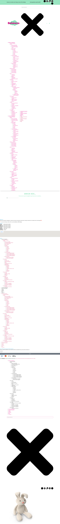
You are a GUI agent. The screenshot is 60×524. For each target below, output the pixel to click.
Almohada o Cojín (14, 112)
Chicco (14, 126)
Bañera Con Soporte (15, 78)
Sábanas (14, 164)
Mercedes (8, 248)
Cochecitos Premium (23, 111)
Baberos (13, 101)
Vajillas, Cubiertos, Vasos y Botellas (14, 100)
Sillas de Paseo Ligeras (10, 258)
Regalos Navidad (12, 43)
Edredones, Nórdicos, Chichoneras (16, 88)
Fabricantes (13, 49)
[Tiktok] (45, 1)
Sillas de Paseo (14, 63)
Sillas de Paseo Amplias (15, 65)
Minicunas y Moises (8, 261)
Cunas (13, 80)
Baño (11, 73)
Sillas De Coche (12, 68)
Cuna (15, 92)
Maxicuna (16, 93)
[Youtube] (52, 3)
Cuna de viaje (7, 260)
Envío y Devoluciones (19, 358)
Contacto (3, 292)
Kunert (14, 54)
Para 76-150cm (14, 145)
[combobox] (32, 7)
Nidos (12, 82)
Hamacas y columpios (8, 284)
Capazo (16, 165)
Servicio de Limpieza (4, 288)
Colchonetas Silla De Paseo (9, 242)
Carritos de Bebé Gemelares (15, 60)
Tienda (21, 112)
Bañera (13, 76)
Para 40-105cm (14, 69)
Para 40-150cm (14, 144)
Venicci (14, 50)
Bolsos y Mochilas (14, 45)
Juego (11, 102)
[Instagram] (47, 1)
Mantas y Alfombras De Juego (9, 281)
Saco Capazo (14, 48)
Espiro (14, 53)
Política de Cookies (32, 358)
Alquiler (21, 114)
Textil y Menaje (14, 86)
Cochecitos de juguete (8, 339)
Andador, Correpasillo (15, 105)
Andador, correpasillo (8, 283)
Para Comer (12, 96)
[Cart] (46, 23)
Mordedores (13, 115)
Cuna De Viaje (14, 83)
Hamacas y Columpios (13, 107)
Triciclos (14, 64)
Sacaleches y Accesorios (14, 114)
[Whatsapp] (52, 1)
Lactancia (11, 185)
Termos (6, 275)
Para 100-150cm (14, 72)
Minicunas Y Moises (14, 81)
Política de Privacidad (25, 358)
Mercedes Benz (15, 125)
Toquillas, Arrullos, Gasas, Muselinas (16, 95)
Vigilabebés (13, 157)
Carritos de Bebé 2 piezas (10, 307)
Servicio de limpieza (23, 113)
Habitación (11, 79)
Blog (21, 121)
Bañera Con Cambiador (13, 77)
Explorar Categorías (11, 42)
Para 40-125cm (14, 70)
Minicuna (16, 91)
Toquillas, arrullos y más (10, 268)
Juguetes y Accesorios (13, 75)
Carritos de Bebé (14, 55)
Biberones (13, 110)
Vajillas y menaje (7, 273)
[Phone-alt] (50, 1)
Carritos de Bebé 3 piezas (10, 253)
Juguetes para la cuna (8, 263)
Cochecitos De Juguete (14, 108)
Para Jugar (5, 280)
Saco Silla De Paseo (14, 119)
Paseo (11, 44)
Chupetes (13, 111)
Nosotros (21, 120)
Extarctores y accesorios (8, 279)
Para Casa (4, 313)
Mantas (14, 89)
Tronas (13, 172)
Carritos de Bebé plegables (15, 62)
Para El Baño (5, 285)
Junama (14, 51)
